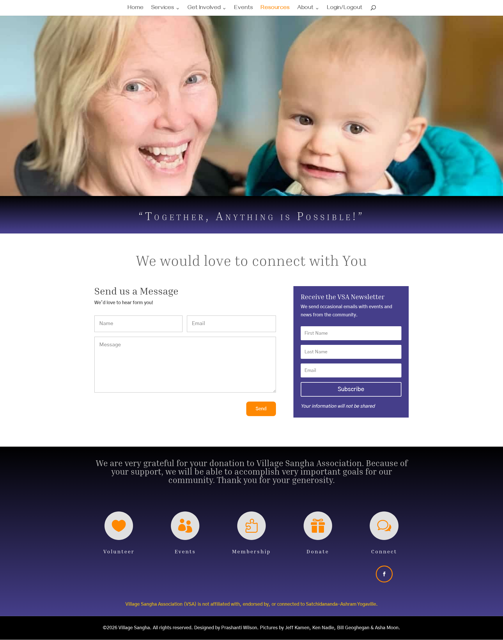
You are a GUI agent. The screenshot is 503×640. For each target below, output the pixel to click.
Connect (384, 551)
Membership (251, 551)
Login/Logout (344, 9)
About (305, 9)
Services (162, 9)
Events (243, 9)
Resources (275, 9)
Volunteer (118, 551)
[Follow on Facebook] (384, 574)
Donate (318, 551)
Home (135, 9)
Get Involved (204, 9)
